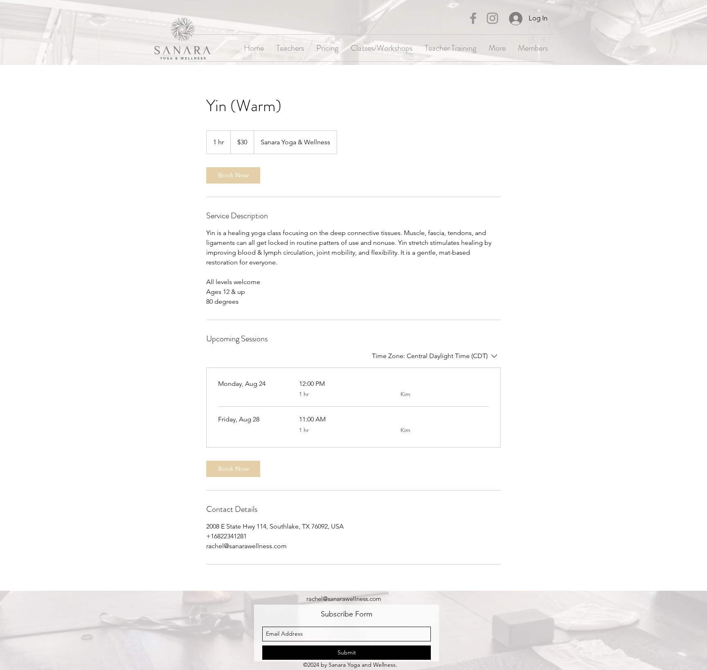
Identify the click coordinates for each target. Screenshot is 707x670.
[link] (233, 175)
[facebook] (473, 18)
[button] (533, 48)
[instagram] (492, 18)
